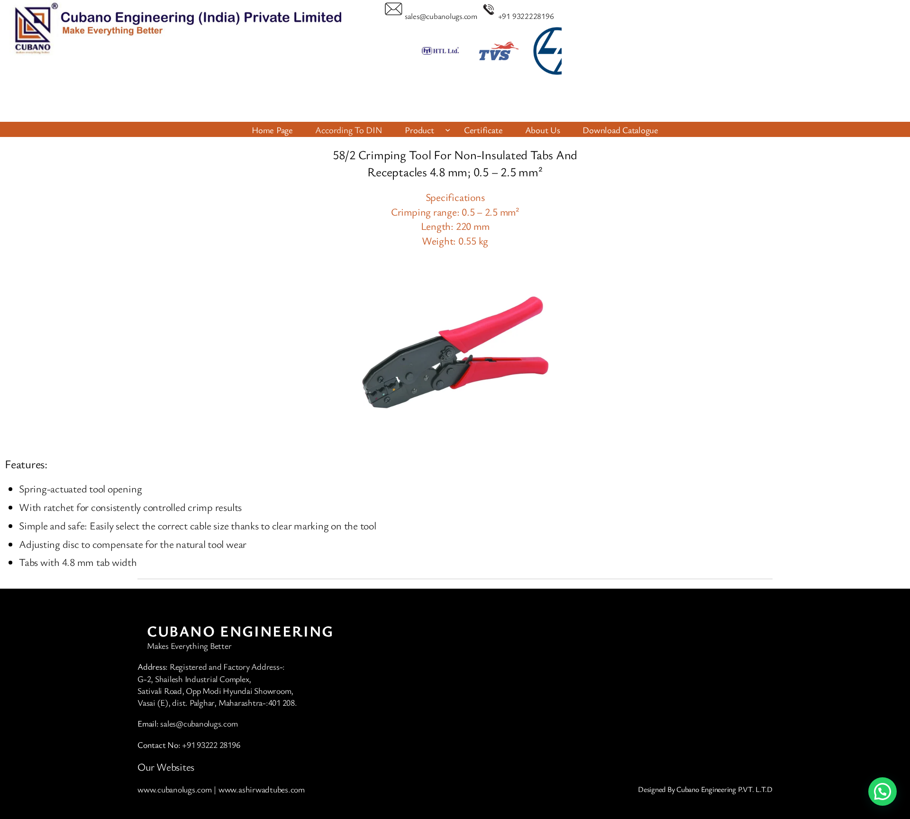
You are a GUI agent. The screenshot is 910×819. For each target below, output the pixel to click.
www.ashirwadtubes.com (261, 789)
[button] (466, 101)
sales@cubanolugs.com (441, 15)
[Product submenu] (447, 129)
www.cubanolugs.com (174, 789)
